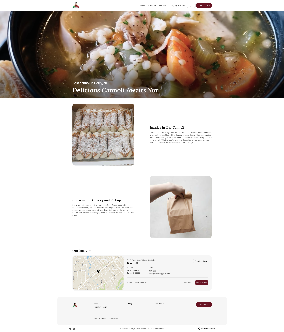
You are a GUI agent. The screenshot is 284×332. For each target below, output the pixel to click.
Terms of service (100, 318)
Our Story (163, 5)
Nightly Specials (178, 5)
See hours (187, 282)
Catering (152, 5)
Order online (201, 282)
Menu (142, 5)
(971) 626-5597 (154, 271)
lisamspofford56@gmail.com (159, 274)
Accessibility (113, 318)
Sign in (191, 5)
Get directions (201, 261)
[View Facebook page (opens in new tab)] (70, 328)
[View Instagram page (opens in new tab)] (73, 328)
